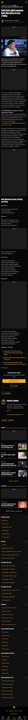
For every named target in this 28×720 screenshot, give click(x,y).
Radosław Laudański (14, 20)
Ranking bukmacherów (7, 617)
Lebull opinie (5, 642)
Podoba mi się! (15, 381)
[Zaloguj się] (26, 2)
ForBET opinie (5, 666)
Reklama (20, 710)
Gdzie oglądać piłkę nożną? (6, 562)
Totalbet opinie (5, 663)
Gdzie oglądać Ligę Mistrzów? (9, 572)
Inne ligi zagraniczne (5, 470)
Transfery (4, 544)
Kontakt (16, 710)
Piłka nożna (9, 5)
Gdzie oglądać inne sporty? (6, 587)
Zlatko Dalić (10, 420)
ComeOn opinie (5, 656)
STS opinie (4, 659)
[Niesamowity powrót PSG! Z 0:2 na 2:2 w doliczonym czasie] (14, 446)
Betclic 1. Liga (5, 523)
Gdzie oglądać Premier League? (9, 575)
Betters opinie (5, 673)
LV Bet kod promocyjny (7, 687)
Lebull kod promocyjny (7, 691)
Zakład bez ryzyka (6, 611)
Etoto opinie (4, 670)
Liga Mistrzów (5, 530)
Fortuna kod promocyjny (7, 684)
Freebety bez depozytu (7, 614)
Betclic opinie (5, 645)
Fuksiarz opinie (5, 649)
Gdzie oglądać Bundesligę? (8, 582)
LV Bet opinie (5, 638)
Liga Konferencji (5, 533)
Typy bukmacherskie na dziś (9, 624)
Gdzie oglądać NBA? (7, 593)
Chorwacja (4, 420)
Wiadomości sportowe (5, 517)
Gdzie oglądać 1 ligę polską (8, 569)
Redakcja (11, 710)
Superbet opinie (5, 635)
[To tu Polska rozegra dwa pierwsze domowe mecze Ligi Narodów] (14, 504)
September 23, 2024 (6, 125)
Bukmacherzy (3, 604)
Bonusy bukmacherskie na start (9, 607)
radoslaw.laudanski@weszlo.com (15, 414)
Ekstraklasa (3, 452)
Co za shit (15, 385)
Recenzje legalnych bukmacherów (7, 629)
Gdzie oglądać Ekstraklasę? (8, 565)
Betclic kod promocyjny (7, 694)
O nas (7, 710)
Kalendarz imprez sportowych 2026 (10, 590)
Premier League (5, 537)
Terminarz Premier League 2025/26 (10, 554)
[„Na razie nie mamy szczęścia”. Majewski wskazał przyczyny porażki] (14, 464)
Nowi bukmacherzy (6, 621)
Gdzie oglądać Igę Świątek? (8, 596)
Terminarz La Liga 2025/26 (8, 558)
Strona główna (3, 5)
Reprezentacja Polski (7, 527)
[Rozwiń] (25, 517)
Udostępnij (7, 393)
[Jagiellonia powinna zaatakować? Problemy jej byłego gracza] (14, 473)
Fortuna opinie (5, 632)
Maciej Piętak (3, 458)
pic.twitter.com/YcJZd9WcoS (8, 121)
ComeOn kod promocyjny (8, 697)
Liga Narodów (14, 5)
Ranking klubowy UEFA (7, 548)
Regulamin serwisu (14, 713)
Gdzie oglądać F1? (6, 600)
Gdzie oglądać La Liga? (7, 579)
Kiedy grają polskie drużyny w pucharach (12, 551)
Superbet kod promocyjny (8, 680)
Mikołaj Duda (3, 449)
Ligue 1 (2, 443)
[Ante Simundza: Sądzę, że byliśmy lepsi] (14, 455)
